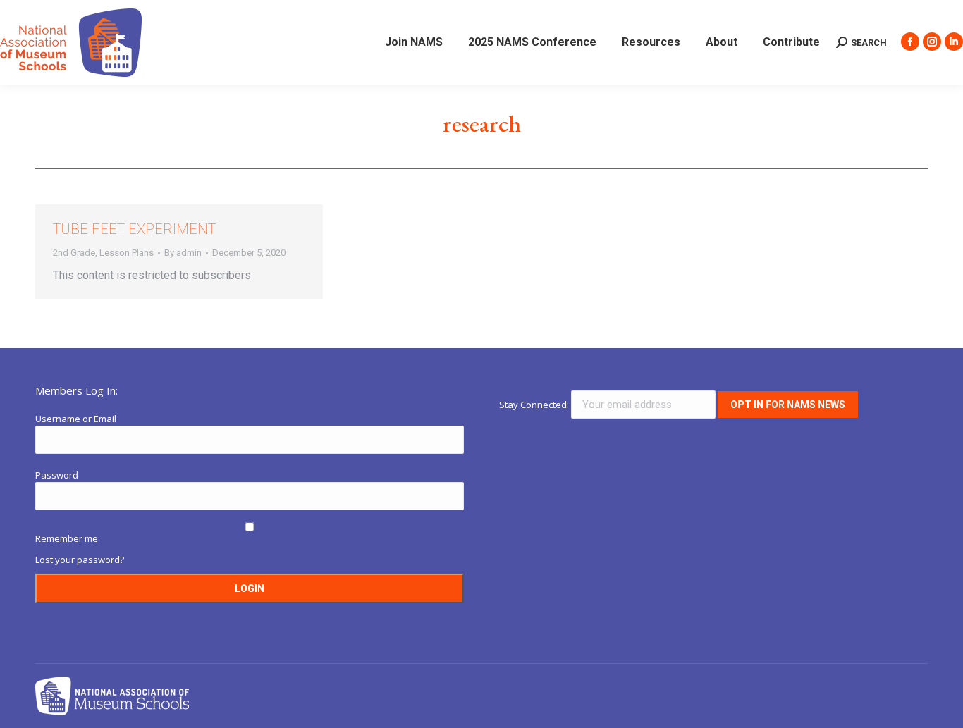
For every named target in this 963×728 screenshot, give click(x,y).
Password (56, 475)
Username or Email (75, 418)
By (183, 252)
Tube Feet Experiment (134, 229)
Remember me (66, 538)
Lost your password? (79, 559)
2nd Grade (74, 252)
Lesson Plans (126, 252)
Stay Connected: (535, 404)
